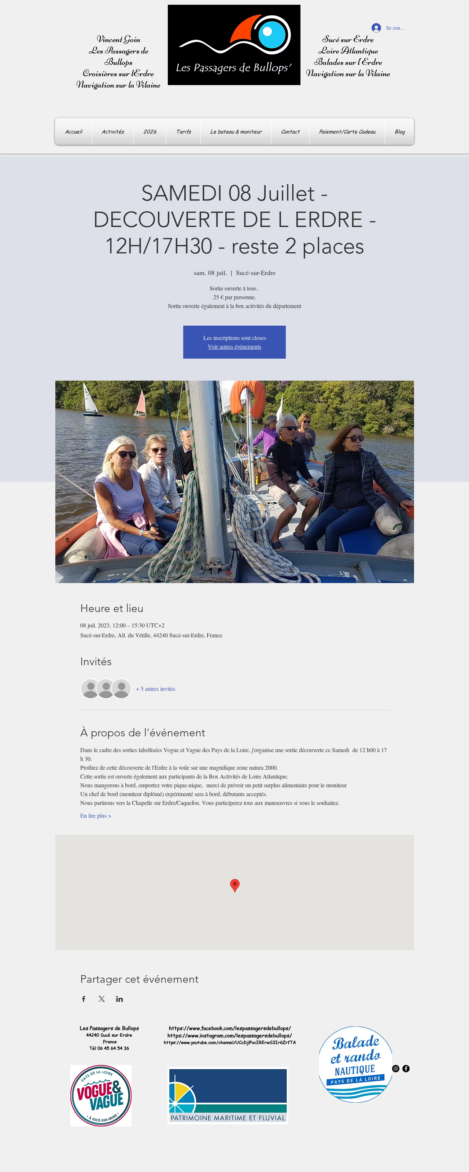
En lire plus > (95, 815)
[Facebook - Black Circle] (406, 1068)
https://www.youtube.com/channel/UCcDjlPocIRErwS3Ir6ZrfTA (230, 1042)
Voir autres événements (234, 346)
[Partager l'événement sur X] (101, 999)
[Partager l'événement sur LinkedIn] (119, 999)
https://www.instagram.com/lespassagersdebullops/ (229, 1035)
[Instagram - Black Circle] (395, 1068)
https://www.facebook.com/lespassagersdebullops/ (230, 1028)
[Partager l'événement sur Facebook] (83, 999)
